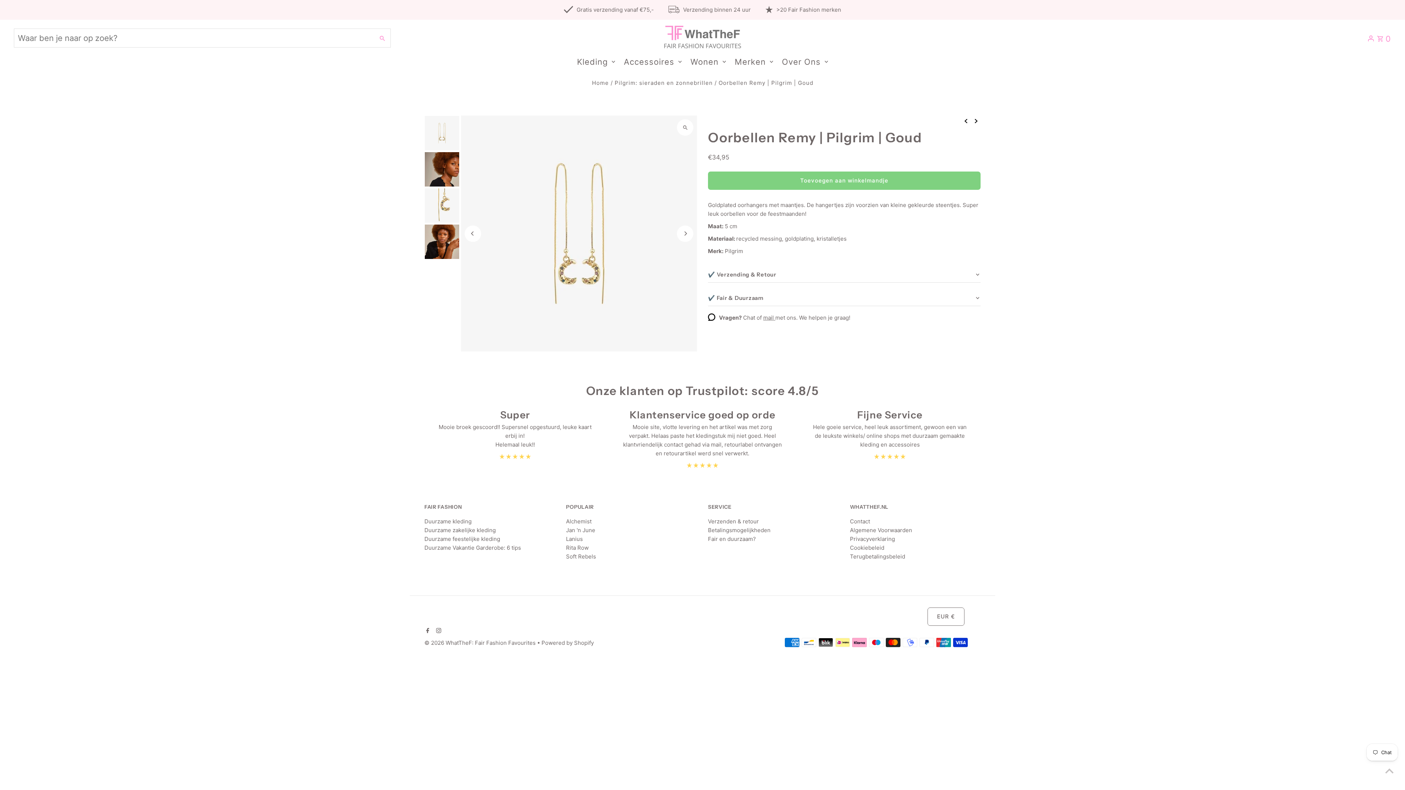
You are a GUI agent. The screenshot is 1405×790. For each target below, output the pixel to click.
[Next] (685, 233)
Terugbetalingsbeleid (877, 556)
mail (769, 317)
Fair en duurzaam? (732, 538)
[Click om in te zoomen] (685, 127)
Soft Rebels (581, 556)
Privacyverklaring (872, 538)
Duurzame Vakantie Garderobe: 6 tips (472, 547)
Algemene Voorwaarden (881, 530)
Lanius (574, 538)
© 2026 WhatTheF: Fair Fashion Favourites (480, 642)
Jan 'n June (580, 530)
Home (600, 82)
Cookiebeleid (867, 547)
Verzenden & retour (733, 521)
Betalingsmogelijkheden (739, 530)
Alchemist (579, 521)
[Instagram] (437, 631)
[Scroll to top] (1389, 771)
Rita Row (577, 547)
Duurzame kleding (448, 521)
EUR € (946, 616)
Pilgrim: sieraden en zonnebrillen (664, 82)
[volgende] (976, 121)
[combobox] (193, 38)
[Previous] (473, 233)
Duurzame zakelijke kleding (460, 530)
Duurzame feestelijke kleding (462, 538)
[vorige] (966, 121)
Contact (860, 521)
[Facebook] (426, 631)
